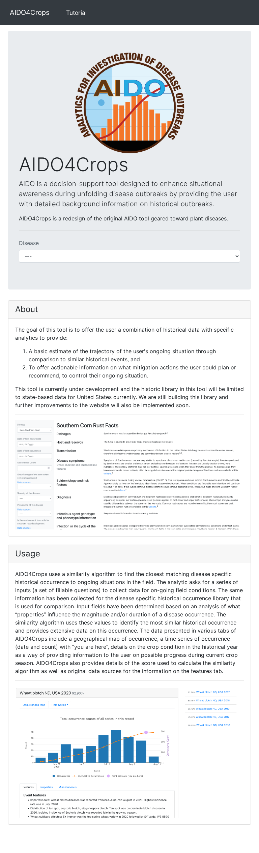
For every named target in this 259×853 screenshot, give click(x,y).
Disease (29, 243)
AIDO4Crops (29, 12)
